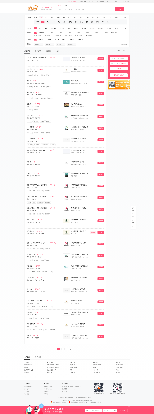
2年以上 (49, 39)
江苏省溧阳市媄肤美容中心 (79, 335)
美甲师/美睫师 (73, 367)
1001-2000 (50, 32)
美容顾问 (72, 364)
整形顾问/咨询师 (28, 370)
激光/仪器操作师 (51, 370)
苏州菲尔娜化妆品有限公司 (79, 266)
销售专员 (72, 362)
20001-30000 (48, 35)
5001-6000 (86, 32)
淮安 (81, 22)
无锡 (87, 22)
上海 (52, 17)
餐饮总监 (118, 372)
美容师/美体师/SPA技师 (53, 364)
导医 (71, 370)
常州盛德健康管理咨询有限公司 (80, 289)
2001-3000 (59, 32)
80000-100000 (79, 35)
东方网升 (60, 398)
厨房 (69, 28)
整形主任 (49, 372)
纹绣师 (94, 367)
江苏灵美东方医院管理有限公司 (80, 324)
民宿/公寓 (53, 28)
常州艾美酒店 (75, 81)
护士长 (117, 370)
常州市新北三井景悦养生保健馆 (80, 219)
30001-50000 (58, 35)
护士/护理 (95, 370)
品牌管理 (26, 367)
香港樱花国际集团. (77, 300)
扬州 (108, 22)
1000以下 (41, 32)
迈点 (94, 398)
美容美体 (84, 28)
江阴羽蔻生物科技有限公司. (79, 312)
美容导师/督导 (28, 362)
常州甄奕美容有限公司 (78, 57)
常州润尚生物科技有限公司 (79, 115)
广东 (69, 17)
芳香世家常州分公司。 (78, 162)
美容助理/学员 (119, 364)
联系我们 (64, 391)
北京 (46, 17)
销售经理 (95, 362)
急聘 (58, 51)
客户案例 (26, 394)
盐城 (92, 22)
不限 (35, 17)
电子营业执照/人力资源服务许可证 (79, 402)
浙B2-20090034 (65, 400)
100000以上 (89, 35)
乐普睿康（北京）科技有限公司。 (80, 138)
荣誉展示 (26, 389)
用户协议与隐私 (48, 389)
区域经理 (118, 362)
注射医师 (72, 372)
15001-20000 (37, 35)
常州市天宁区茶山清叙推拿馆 (80, 277)
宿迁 (76, 22)
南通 (59, 22)
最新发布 (38, 51)
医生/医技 (117, 28)
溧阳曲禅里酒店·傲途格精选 (79, 92)
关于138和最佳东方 (29, 386)
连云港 (70, 22)
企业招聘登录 (85, 1)
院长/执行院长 (96, 372)
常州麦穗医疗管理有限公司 (79, 173)
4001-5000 (77, 32)
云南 (110, 17)
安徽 (116, 17)
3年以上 (57, 39)
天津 (58, 17)
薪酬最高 (49, 51)
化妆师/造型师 (119, 367)
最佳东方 (80, 398)
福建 (81, 17)
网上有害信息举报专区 (95, 402)
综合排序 (27, 51)
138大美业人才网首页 (71, 1)
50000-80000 (68, 35)
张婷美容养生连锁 (76, 104)
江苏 (40, 17)
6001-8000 (95, 32)
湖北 (98, 17)
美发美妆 (92, 28)
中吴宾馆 (74, 69)
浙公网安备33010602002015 (59, 402)
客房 (46, 28)
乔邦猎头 (85, 398)
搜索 (119, 9)
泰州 (103, 22)
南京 (48, 22)
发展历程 (26, 391)
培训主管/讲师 (51, 362)
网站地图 (46, 394)
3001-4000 (68, 32)
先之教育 (90, 398)
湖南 (93, 17)
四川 (87, 17)
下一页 (69, 349)
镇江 (64, 22)
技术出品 (76, 28)
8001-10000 (105, 32)
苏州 (97, 22)
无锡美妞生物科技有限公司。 (80, 185)
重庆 (64, 17)
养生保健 (108, 28)
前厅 (40, 28)
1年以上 (41, 39)
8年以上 (72, 39)
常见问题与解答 (48, 386)
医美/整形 (100, 28)
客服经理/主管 (28, 364)
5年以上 (64, 39)
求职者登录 (101, 1)
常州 (43, 22)
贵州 (104, 17)
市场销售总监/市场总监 (53, 367)
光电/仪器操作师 (97, 364)
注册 (91, 1)
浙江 (75, 17)
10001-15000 (114, 32)
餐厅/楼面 (61, 28)
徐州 (53, 22)
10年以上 (80, 39)
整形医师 (26, 372)
